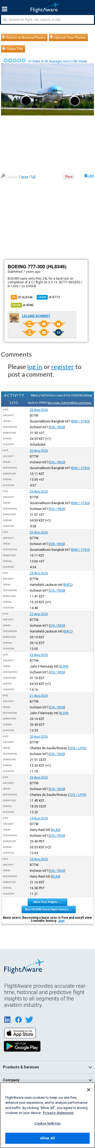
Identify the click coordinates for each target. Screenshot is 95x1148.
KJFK (63, 666)
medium (12, 177)
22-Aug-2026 (39, 655)
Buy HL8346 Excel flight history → (48, 909)
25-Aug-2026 (39, 491)
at (23, 305)
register (62, 366)
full (33, 177)
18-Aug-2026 (39, 818)
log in (34, 366)
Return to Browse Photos (26, 37)
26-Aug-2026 (39, 410)
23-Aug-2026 (39, 573)
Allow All (47, 1138)
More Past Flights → (47, 901)
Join (61, 921)
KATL (68, 585)
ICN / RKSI (57, 427)
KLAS (55, 830)
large (24, 177)
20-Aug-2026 (39, 736)
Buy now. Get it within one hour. (70, 403)
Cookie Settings (47, 1123)
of (49, 297)
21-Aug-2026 (39, 696)
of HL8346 (22, 297)
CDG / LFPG (77, 748)
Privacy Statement (58, 1113)
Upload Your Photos (70, 37)
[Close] (88, 1090)
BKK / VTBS (80, 421)
